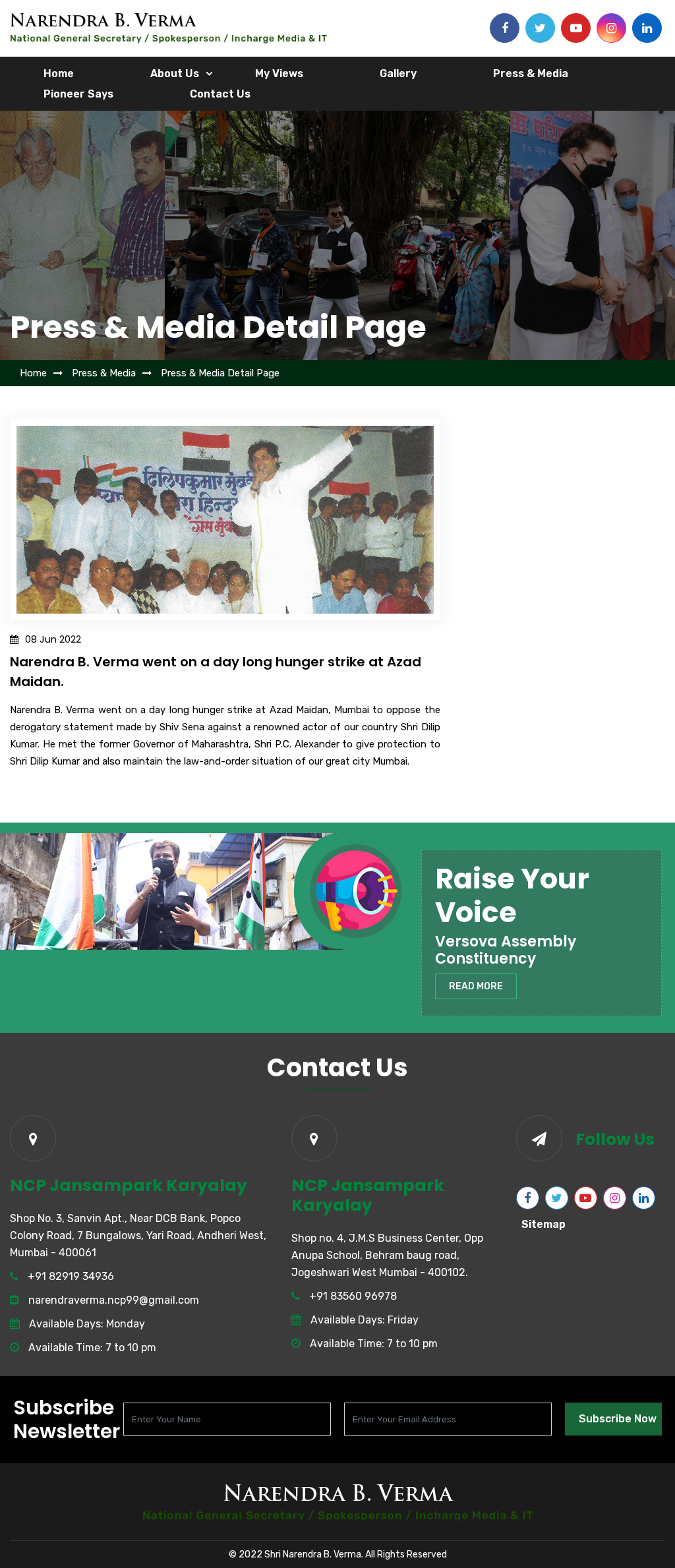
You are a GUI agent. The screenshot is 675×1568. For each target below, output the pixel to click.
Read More (476, 986)
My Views (279, 73)
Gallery (398, 73)
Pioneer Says (78, 94)
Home (59, 73)
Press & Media (530, 73)
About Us (174, 73)
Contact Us (220, 94)
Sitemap (543, 1224)
